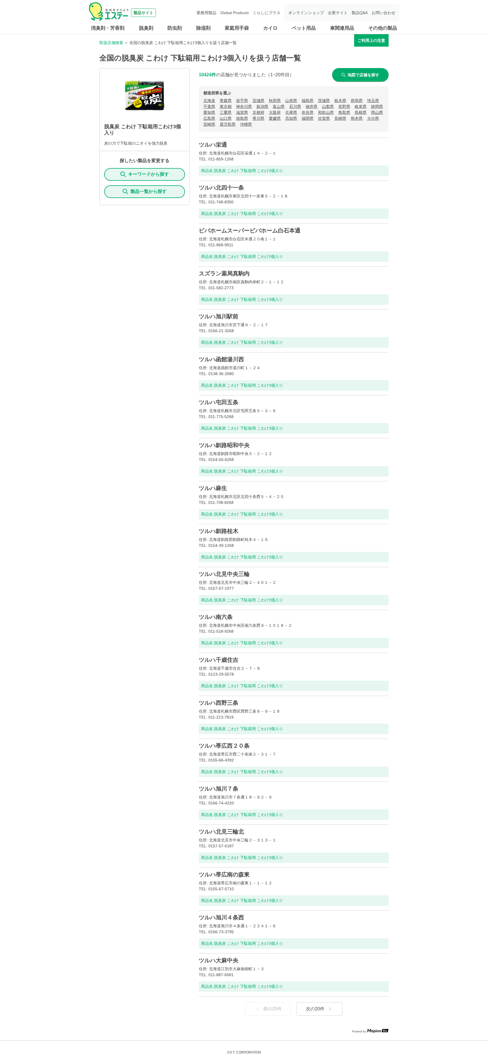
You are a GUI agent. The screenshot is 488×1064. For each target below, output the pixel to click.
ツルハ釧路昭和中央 (224, 445)
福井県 (311, 106)
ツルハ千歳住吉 (218, 660)
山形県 (291, 100)
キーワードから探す (148, 174)
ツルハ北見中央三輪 (224, 574)
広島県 (209, 118)
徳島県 (242, 118)
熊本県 (357, 118)
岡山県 (377, 112)
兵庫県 (291, 112)
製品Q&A (360, 12)
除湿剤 (203, 28)
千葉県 (209, 106)
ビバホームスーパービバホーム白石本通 (249, 230)
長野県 (344, 106)
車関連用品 (342, 28)
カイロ (270, 28)
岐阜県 (361, 106)
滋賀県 (242, 112)
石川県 (295, 106)
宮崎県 (209, 124)
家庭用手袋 (237, 28)
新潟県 (262, 106)
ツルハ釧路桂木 (218, 531)
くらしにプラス (266, 12)
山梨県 (328, 106)
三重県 (226, 112)
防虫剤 (174, 28)
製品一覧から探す (148, 191)
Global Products (234, 12)
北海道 (209, 100)
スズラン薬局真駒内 (224, 273)
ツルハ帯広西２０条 (224, 746)
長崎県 (340, 118)
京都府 (258, 112)
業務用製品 (206, 12)
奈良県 (307, 112)
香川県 (258, 118)
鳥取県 (344, 112)
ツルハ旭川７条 (218, 789)
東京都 (226, 106)
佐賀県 (324, 118)
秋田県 (275, 100)
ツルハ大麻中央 (218, 960)
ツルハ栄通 (213, 145)
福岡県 (307, 118)
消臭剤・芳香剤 (108, 28)
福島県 (307, 100)
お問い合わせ (383, 12)
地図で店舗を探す (363, 75)
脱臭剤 (146, 28)
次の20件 (315, 1008)
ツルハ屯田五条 (218, 402)
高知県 (291, 118)
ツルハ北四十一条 (221, 187)
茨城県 (324, 100)
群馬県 (357, 100)
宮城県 (258, 100)
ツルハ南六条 (216, 617)
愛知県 (209, 112)
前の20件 (272, 1008)
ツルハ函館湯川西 (221, 359)
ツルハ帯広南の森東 (224, 874)
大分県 (373, 118)
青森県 (226, 100)
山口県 (226, 118)
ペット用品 (304, 28)
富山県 (279, 106)
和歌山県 (326, 112)
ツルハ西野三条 (218, 703)
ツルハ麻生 (213, 488)
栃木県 (340, 100)
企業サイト (338, 12)
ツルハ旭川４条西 (221, 917)
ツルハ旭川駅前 (218, 316)
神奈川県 (244, 106)
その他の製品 (382, 28)
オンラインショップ (306, 12)
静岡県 (377, 106)
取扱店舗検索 (111, 42)
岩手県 (242, 100)
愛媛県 (275, 118)
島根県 (361, 112)
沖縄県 (246, 124)
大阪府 (275, 112)
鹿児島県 (228, 124)
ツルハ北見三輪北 (221, 831)
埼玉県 (373, 100)
